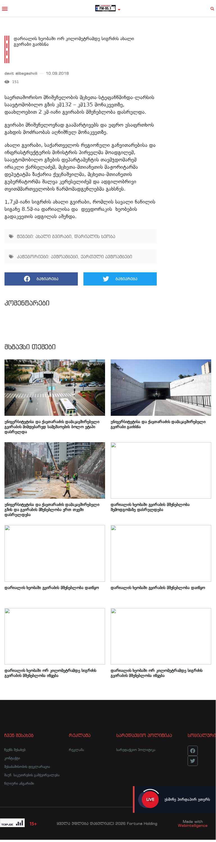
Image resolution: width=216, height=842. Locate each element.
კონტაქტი (12, 758)
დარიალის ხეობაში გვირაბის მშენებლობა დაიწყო (51, 587)
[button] (4, 8)
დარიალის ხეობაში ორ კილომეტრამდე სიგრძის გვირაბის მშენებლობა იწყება (50, 673)
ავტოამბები (64, 256)
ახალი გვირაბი (53, 236)
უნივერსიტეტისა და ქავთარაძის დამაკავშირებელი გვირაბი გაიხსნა (158, 424)
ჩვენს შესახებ (15, 750)
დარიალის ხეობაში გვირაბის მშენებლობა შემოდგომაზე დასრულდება (150, 507)
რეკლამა (76, 750)
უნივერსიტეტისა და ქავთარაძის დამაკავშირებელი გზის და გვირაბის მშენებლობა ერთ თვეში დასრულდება (51, 509)
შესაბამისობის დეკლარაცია (27, 767)
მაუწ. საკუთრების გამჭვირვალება (32, 775)
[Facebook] (193, 751)
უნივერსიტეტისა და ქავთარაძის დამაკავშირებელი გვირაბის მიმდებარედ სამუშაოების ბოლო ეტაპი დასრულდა (51, 426)
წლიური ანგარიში (19, 783)
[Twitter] (193, 761)
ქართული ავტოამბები (106, 256)
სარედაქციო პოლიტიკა (135, 750)
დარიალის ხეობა (94, 236)
